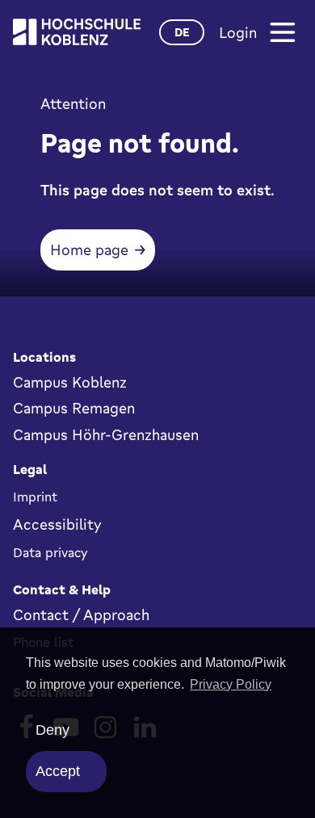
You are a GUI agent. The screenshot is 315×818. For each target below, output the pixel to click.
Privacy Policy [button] (230, 684)
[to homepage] (77, 32)
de (182, 32)
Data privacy (50, 552)
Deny (52, 730)
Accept (58, 771)
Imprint (35, 496)
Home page (89, 249)
